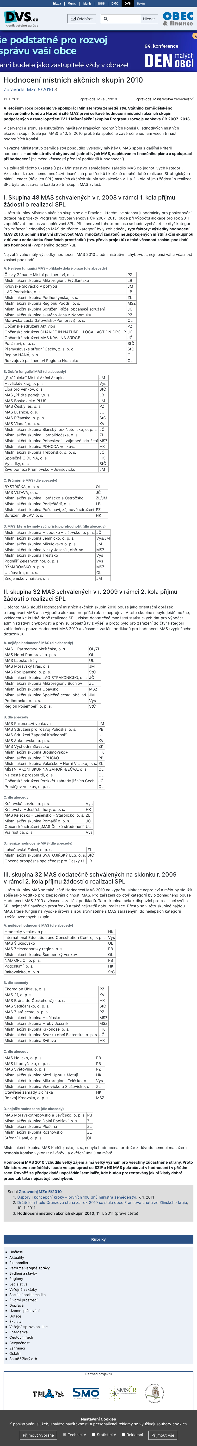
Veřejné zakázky (23, 1289)
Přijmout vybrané (38, 1435)
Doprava (16, 1305)
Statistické (106, 1434)
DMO (114, 3)
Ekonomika (18, 1263)
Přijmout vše (163, 1435)
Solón (141, 3)
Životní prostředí (23, 1300)
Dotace (15, 1316)
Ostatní (15, 1353)
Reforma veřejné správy (29, 1268)
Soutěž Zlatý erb (23, 1359)
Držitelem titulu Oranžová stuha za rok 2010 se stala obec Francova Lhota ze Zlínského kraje (102, 1202)
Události (16, 1252)
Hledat (149, 18)
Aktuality (16, 1257)
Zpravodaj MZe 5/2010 (28, 89)
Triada (57, 3)
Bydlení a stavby (23, 1273)
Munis (72, 3)
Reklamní (134, 1434)
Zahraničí (17, 1348)
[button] (82, 18)
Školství (16, 1321)
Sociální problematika (27, 1295)
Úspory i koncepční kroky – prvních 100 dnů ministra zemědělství (76, 1197)
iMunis (87, 3)
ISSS (101, 3)
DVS (128, 3)
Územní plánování (24, 1311)
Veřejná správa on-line (28, 1327)
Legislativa (18, 1284)
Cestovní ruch (21, 1337)
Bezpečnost (19, 1343)
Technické (76, 1434)
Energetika (18, 1332)
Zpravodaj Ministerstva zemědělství (164, 99)
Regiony (16, 1279)
